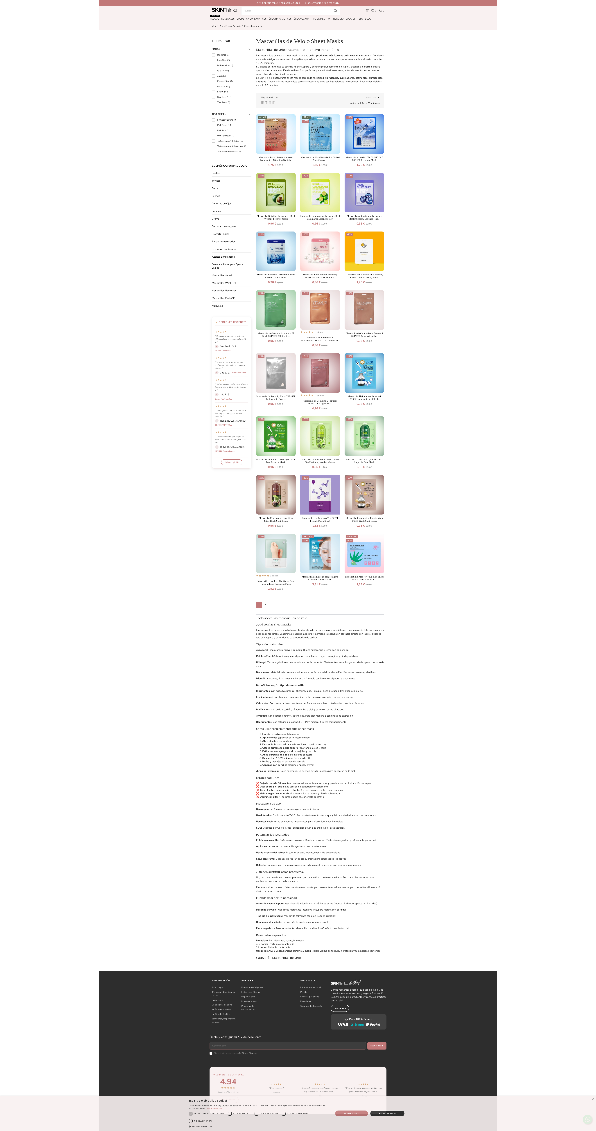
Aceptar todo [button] (351, 1113)
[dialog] (298, 1113)
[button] (259, 1127)
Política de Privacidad (309, 579)
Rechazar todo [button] (387, 1113)
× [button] (592, 1099)
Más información (214, 1108)
